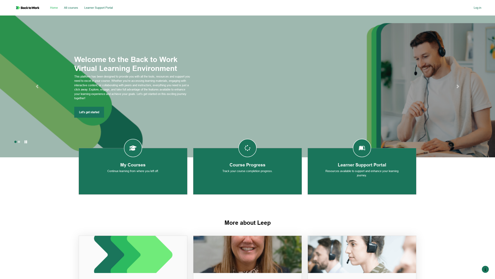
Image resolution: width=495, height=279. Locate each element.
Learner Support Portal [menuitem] (98, 7)
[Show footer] (485, 269)
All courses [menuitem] (71, 7)
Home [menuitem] (54, 7)
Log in (477, 7)
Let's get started (89, 112)
